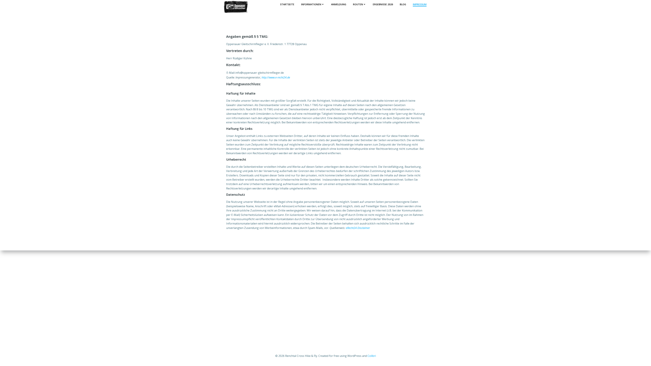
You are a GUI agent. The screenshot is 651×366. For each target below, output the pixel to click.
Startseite (287, 4)
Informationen (311, 4)
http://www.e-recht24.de (276, 77)
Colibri (372, 356)
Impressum (420, 4)
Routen (358, 4)
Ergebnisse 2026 (383, 4)
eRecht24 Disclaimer (358, 228)
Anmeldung (338, 4)
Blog (403, 4)
